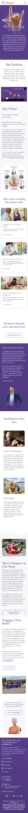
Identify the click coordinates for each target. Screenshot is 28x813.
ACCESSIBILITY (21, 804)
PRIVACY (9, 804)
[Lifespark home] (7, 2)
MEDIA (4, 804)
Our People (7, 765)
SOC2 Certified (8, 768)
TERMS (14, 804)
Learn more (6, 268)
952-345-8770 (8, 780)
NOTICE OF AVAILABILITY (17, 809)
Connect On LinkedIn (7, 381)
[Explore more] (22, 305)
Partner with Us (8, 761)
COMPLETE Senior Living (16, 157)
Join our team (9, 668)
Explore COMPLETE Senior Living (14, 613)
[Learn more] (22, 268)
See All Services (7, 234)
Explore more (7, 305)
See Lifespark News (14, 335)
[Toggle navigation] (25, 2)
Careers (6, 771)
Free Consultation (14, 712)
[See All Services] (22, 234)
